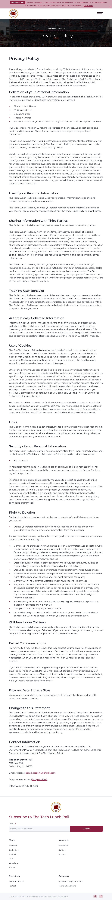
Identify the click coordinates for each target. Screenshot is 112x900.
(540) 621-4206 (39, 779)
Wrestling (13, 863)
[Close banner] (110, 6)
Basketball (14, 850)
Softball (62, 850)
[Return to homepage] (13, 13)
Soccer (12, 867)
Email (12, 824)
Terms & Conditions (67, 886)
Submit (86, 828)
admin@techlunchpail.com (40, 773)
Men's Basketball (16, 881)
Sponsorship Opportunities (71, 881)
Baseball (13, 845)
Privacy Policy (63, 896)
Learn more (88, 6)
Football (12, 854)
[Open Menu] (100, 13)
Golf (11, 859)
